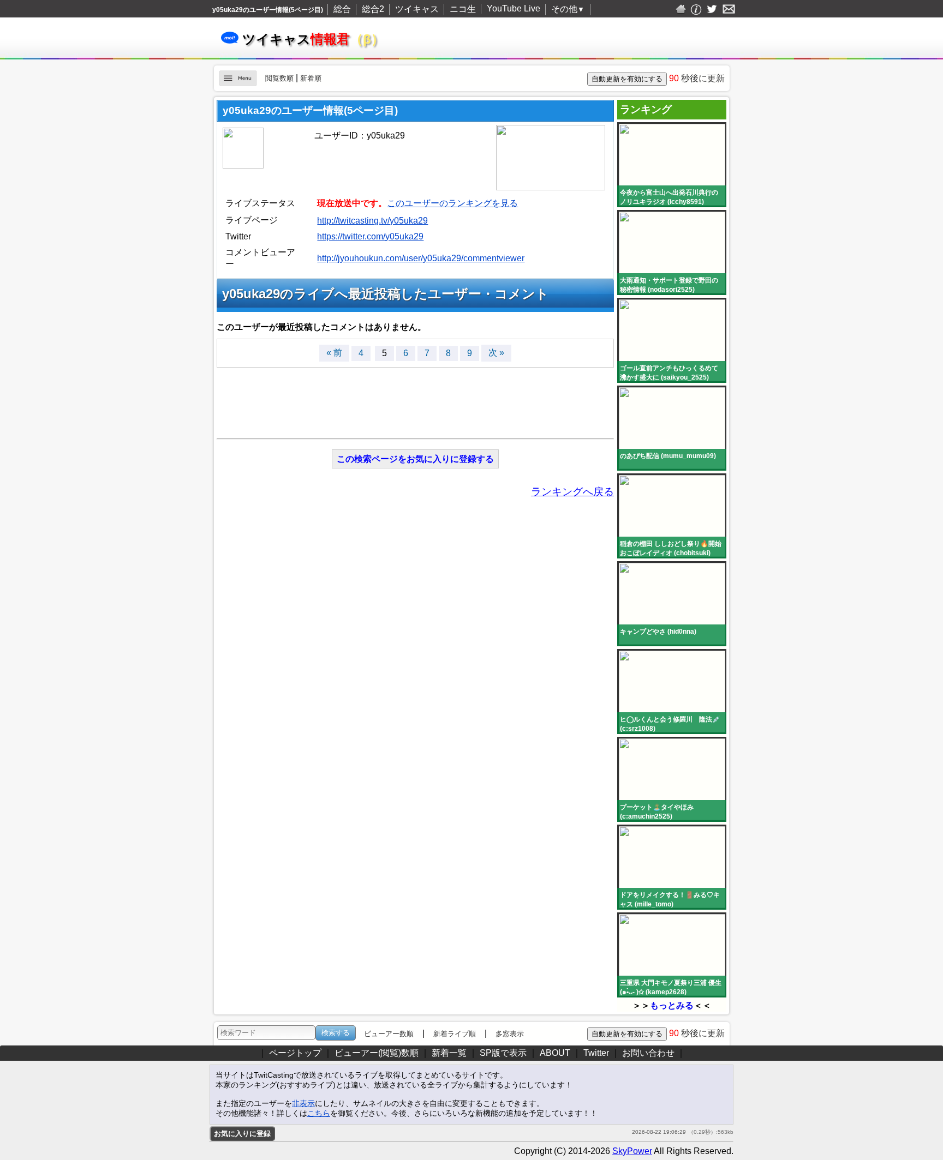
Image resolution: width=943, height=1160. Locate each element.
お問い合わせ (648, 1052)
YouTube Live (513, 8)
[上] (743, 1031)
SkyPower (632, 1151)
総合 (342, 9)
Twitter (596, 1052)
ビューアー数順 (389, 1034)
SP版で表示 (503, 1052)
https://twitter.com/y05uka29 (370, 236)
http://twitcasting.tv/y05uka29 (372, 220)
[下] (743, 1056)
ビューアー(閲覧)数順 (377, 1052)
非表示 (303, 1103)
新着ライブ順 (454, 1034)
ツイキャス (417, 9)
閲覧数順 (279, 78)
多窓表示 (510, 1034)
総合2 (373, 9)
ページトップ (295, 1052)
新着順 (310, 78)
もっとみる (672, 1005)
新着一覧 (449, 1052)
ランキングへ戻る (572, 491)
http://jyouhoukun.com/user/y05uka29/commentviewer (420, 258)
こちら (318, 1113)
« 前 (334, 352)
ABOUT (555, 1052)
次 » (496, 352)
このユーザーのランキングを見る (452, 203)
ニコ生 (463, 9)
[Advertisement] (415, 397)
